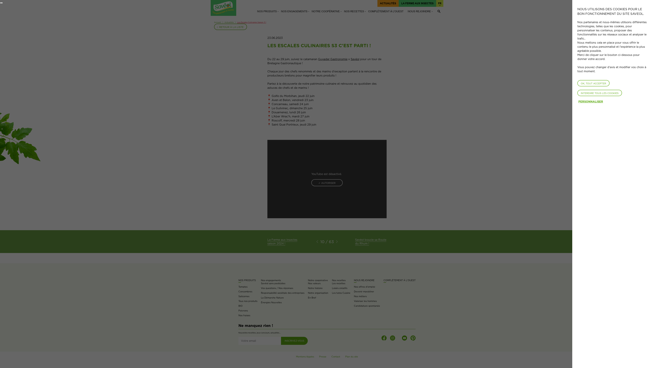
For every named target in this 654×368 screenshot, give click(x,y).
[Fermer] (1, 2)
